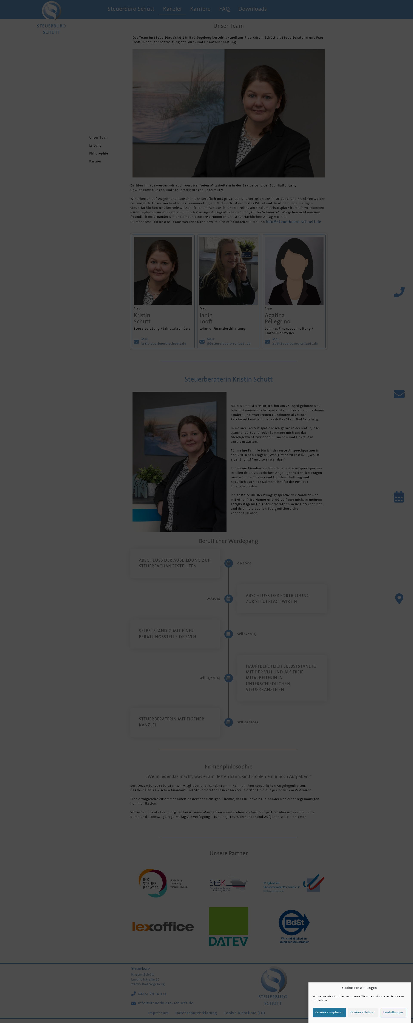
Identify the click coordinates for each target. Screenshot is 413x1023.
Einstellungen (393, 1012)
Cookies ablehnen (362, 1012)
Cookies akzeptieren (329, 1012)
